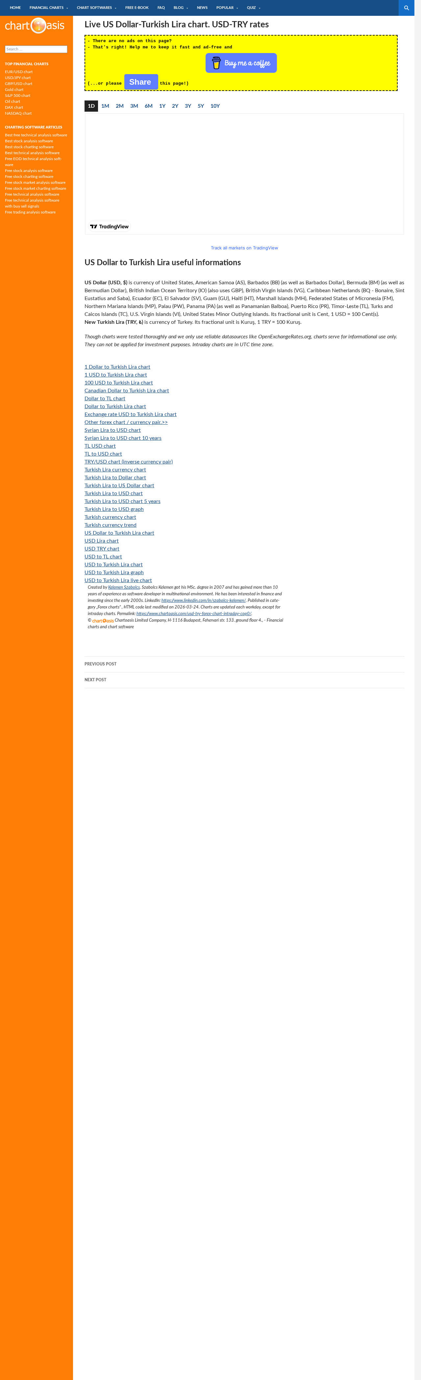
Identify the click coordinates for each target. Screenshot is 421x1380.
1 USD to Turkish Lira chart (116, 375)
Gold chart (14, 90)
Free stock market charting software (35, 188)
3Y (188, 106)
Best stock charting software (29, 147)
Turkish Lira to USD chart (114, 493)
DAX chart (14, 107)
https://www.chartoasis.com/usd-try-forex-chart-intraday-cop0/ (193, 613)
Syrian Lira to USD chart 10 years (123, 438)
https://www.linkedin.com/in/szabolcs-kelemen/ (203, 600)
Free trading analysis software (30, 212)
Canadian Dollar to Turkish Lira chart (127, 390)
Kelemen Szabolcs (124, 587)
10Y (215, 106)
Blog (179, 8)
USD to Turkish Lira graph (114, 572)
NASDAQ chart (18, 113)
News (202, 8)
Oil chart (12, 101)
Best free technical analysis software (36, 135)
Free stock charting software (29, 177)
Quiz (251, 8)
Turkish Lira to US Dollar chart (119, 485)
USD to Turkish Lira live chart (118, 580)
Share (141, 81)
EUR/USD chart (19, 72)
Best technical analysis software (32, 153)
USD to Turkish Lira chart (114, 564)
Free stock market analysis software (35, 182)
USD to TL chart (103, 556)
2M (120, 106)
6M (149, 106)
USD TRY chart (102, 548)
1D (91, 106)
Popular (225, 8)
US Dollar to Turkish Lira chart (119, 533)
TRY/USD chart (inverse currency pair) (129, 462)
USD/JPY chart (18, 78)
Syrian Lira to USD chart (113, 430)
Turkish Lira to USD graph (114, 509)
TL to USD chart (103, 454)
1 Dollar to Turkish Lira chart (117, 367)
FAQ (161, 8)
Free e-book (137, 8)
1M (105, 106)
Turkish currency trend (110, 525)
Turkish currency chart (110, 517)
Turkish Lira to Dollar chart (115, 477)
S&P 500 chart (17, 96)
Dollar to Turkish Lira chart (115, 406)
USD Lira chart (102, 541)
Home (15, 8)
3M (134, 106)
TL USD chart (100, 446)
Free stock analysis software (29, 171)
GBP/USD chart (18, 84)
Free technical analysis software (32, 194)
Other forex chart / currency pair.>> (126, 422)
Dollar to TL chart (105, 398)
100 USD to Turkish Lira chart (119, 382)
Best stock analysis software (29, 141)
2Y (175, 106)
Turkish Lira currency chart (115, 469)
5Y (201, 106)
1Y (162, 106)
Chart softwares (94, 8)
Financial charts (46, 8)
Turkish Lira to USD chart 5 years (123, 501)
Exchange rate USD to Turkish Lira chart (131, 414)
